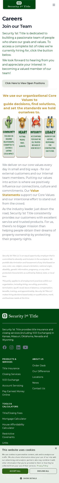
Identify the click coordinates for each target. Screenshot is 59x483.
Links (5, 442)
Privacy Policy (42, 466)
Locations (37, 377)
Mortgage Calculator (14, 418)
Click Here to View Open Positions (25, 83)
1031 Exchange (10, 380)
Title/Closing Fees (12, 413)
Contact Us (38, 388)
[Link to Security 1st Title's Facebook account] (4, 347)
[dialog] (29, 464)
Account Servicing (12, 385)
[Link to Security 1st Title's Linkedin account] (18, 347)
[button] (29, 478)
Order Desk (39, 365)
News (35, 382)
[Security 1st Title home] (20, 5)
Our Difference (41, 371)
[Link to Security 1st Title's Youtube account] (25, 347)
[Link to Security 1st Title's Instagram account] (11, 347)
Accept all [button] (15, 471)
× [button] (56, 448)
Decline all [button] (43, 471)
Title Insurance (10, 368)
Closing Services (11, 374)
